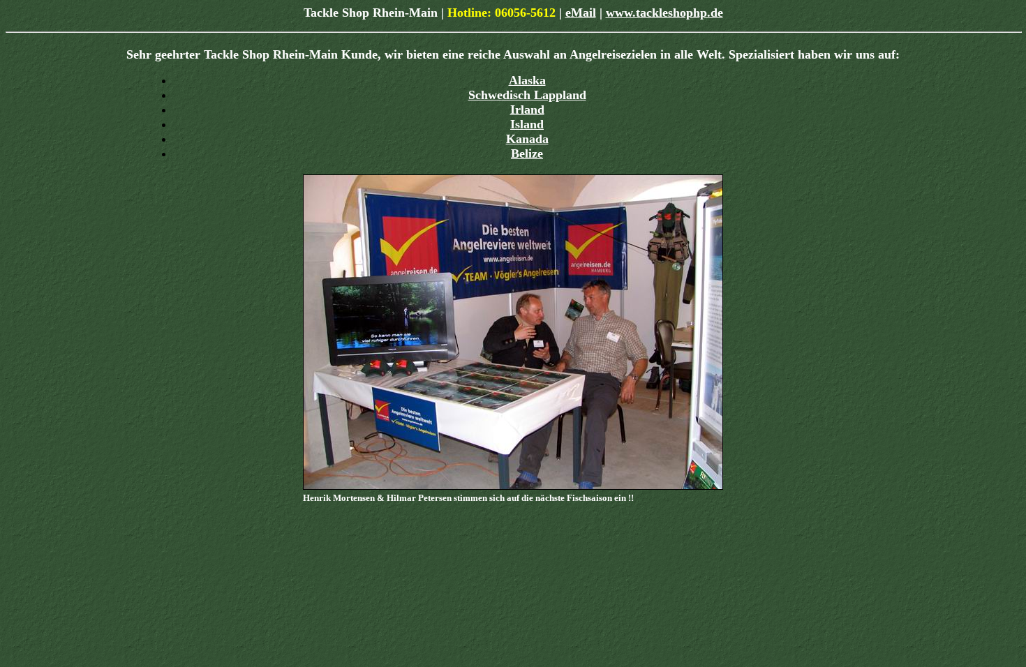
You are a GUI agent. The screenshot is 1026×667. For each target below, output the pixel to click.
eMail (580, 13)
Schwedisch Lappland (527, 95)
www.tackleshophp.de (664, 13)
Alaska (527, 80)
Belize (527, 153)
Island (527, 124)
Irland (527, 110)
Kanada (527, 139)
